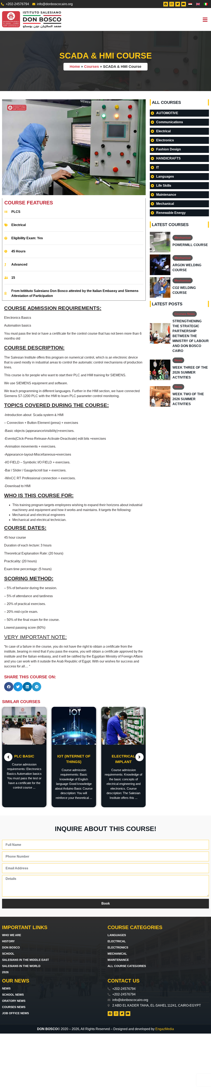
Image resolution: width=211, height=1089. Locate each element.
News (178, 360)
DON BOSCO (11, 947)
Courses (91, 66)
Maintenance (118, 959)
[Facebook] (165, 4)
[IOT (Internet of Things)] (74, 725)
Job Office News (15, 1013)
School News (13, 994)
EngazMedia (164, 1029)
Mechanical (183, 237)
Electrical (18, 225)
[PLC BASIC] (24, 725)
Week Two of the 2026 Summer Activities (188, 399)
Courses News (185, 313)
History (8, 941)
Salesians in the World (21, 966)
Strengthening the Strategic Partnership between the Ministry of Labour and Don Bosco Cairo (190, 336)
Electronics (118, 947)
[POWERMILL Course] (160, 242)
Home (75, 66)
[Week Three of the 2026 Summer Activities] (160, 370)
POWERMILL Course (190, 245)
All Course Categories (127, 966)
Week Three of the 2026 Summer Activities (190, 372)
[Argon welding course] (160, 264)
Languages (117, 935)
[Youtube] (183, 4)
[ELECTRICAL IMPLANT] (123, 725)
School (8, 953)
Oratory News (13, 1000)
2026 (5, 972)
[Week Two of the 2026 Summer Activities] (160, 396)
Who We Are (11, 935)
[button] (205, 19)
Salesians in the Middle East (25, 959)
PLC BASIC (24, 756)
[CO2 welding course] (160, 287)
